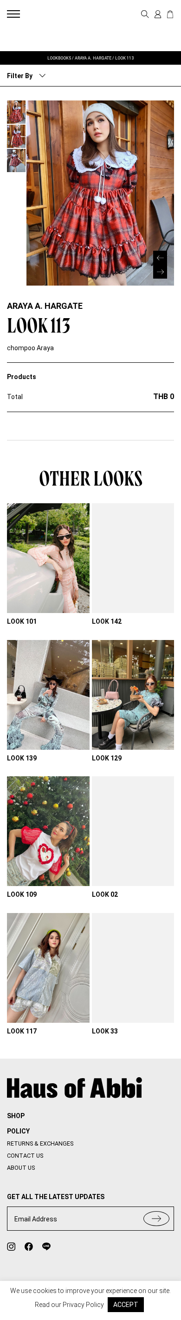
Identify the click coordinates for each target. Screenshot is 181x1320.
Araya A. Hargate (45, 306)
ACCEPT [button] (125, 1304)
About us (21, 1167)
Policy (18, 1131)
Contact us (25, 1155)
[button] (160, 272)
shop (16, 1116)
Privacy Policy (83, 1304)
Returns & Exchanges (40, 1143)
